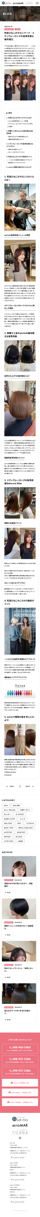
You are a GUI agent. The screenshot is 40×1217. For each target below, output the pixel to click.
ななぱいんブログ (9, 819)
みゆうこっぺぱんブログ (25, 828)
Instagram (8, 775)
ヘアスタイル (30, 823)
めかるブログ (21, 832)
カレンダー (7, 814)
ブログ (17, 29)
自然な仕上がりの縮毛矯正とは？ (18, 137)
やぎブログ (7, 837)
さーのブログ (20, 814)
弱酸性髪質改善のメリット (16, 139)
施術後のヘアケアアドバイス (16, 163)
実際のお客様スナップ (14, 149)
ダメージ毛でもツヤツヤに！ (16, 152)
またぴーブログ (8, 828)
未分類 (20, 841)
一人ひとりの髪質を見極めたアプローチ (20, 160)
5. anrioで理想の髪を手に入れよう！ (19, 167)
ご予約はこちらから (10, 772)
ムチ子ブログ (8, 832)
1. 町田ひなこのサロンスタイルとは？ (19, 117)
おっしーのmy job (9, 810)
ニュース (22, 819)
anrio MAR (16, 805)
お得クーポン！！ (25, 810)
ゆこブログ (19, 837)
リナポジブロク (8, 841)
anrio (6, 805)
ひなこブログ (9, 29)
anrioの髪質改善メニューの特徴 (18, 121)
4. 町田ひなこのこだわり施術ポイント (19, 156)
